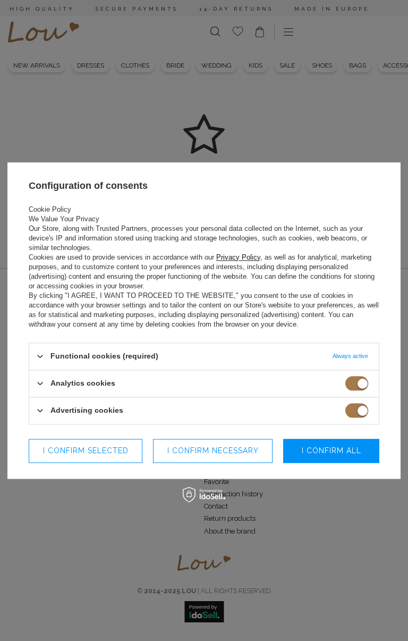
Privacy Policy (238, 257)
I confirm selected (86, 450)
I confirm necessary (213, 450)
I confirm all (331, 450)
